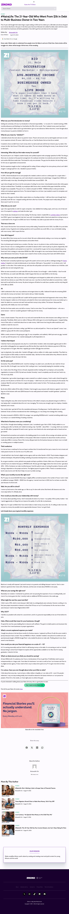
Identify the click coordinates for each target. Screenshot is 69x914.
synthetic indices (55, 215)
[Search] (55, 8)
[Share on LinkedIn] (37, 747)
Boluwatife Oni (13, 32)
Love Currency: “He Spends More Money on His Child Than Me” (33, 814)
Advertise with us (24, 887)
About (17, 887)
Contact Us (32, 887)
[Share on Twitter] (32, 747)
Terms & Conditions (49, 887)
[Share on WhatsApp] (42, 747)
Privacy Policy (40, 887)
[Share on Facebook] (27, 747)
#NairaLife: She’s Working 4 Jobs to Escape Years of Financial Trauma (35, 788)
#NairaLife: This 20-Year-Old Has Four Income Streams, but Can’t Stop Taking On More (40, 828)
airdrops (15, 211)
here (21, 689)
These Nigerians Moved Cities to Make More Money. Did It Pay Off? (34, 801)
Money (3, 14)
